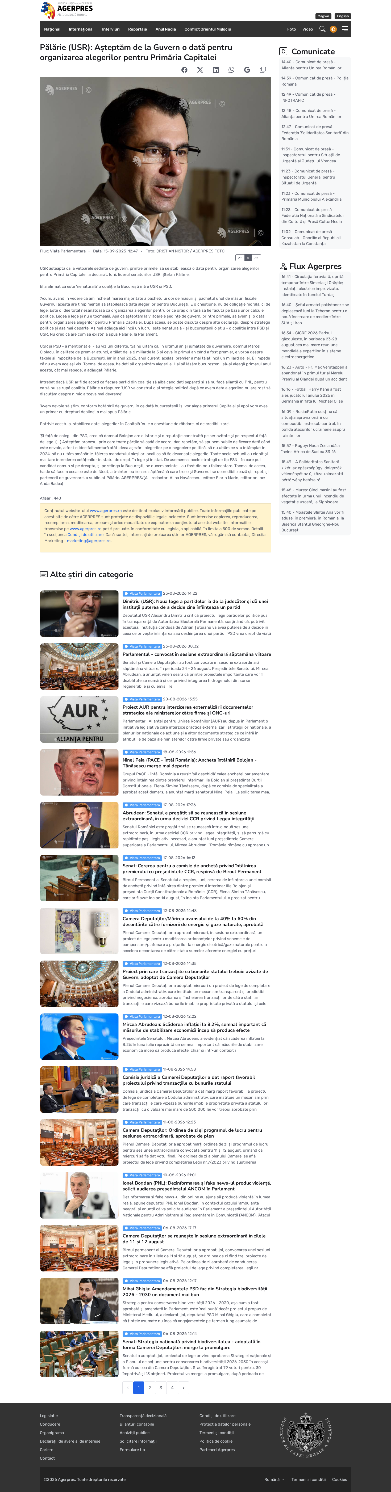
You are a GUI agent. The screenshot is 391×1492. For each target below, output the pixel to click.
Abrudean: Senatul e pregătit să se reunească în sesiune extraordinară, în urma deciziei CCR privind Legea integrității (188, 816)
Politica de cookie (215, 1441)
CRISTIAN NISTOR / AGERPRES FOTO (190, 251)
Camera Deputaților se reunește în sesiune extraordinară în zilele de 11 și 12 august (194, 1239)
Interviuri (111, 29)
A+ (256, 257)
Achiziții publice (134, 1432)
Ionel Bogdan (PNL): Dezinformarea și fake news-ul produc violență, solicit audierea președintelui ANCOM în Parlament (197, 1186)
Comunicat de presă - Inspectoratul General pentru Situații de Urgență (308, 177)
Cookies (339, 1479)
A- (240, 257)
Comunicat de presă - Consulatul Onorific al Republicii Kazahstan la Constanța (311, 237)
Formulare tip (132, 1449)
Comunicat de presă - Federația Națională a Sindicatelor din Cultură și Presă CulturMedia (312, 215)
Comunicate (312, 51)
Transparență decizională (143, 1415)
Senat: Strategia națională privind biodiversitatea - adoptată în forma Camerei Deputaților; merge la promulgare (191, 1344)
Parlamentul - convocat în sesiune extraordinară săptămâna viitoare (197, 654)
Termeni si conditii (309, 1479)
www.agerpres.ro (106, 510)
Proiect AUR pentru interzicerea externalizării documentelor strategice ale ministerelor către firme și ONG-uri (188, 710)
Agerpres (66, 1479)
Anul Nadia (166, 29)
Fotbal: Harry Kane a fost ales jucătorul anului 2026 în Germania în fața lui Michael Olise (312, 395)
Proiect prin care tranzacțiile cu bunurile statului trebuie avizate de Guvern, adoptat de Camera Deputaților (195, 974)
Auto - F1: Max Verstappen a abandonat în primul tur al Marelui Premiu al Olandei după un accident (314, 373)
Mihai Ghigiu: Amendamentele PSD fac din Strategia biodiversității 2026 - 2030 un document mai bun (195, 1292)
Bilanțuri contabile (137, 1424)
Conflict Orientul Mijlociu (208, 29)
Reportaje (137, 29)
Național (52, 29)
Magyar (323, 16)
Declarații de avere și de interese (70, 1441)
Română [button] (272, 1479)
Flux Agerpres (315, 266)
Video (307, 29)
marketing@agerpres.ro (89, 540)
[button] (343, 29)
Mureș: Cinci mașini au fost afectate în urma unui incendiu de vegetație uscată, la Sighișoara (313, 496)
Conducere (50, 1424)
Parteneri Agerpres (217, 1449)
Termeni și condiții (216, 1432)
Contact (47, 1458)
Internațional (81, 29)
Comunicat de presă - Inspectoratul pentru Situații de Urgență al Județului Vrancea (310, 154)
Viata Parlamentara (68, 251)
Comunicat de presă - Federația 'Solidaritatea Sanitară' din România (315, 132)
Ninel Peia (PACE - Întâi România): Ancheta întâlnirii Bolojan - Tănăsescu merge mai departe (190, 763)
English (343, 16)
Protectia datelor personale (225, 1424)
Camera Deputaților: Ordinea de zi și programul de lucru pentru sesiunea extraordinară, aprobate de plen (192, 1133)
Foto (291, 29)
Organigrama (52, 1432)
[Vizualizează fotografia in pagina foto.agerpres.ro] (155, 161)
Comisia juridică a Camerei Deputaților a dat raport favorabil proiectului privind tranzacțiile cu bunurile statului (189, 1080)
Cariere (46, 1449)
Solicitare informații (138, 1441)
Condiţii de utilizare (85, 534)
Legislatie (49, 1415)
